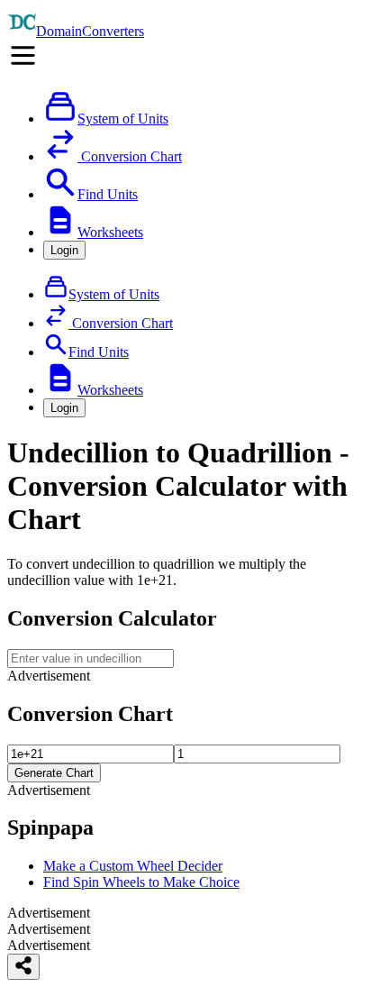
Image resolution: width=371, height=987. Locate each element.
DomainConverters (90, 31)
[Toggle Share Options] (23, 967)
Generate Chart (54, 773)
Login (64, 250)
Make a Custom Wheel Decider (132, 865)
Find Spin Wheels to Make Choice (141, 882)
